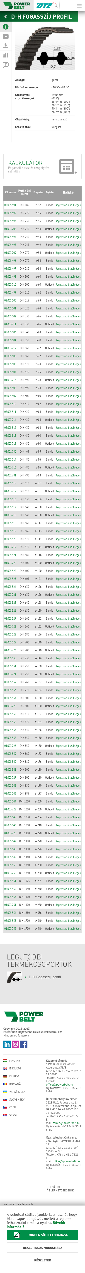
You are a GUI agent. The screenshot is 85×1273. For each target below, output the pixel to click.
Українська (17, 1092)
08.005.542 (10, 785)
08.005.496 (10, 261)
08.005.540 (10, 762)
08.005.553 (10, 897)
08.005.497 (10, 269)
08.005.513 (10, 435)
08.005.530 (10, 658)
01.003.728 (10, 809)
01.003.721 (10, 595)
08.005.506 (10, 364)
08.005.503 (10, 332)
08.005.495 (10, 245)
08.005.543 (10, 793)
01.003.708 (10, 229)
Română (15, 1084)
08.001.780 (10, 451)
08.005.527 (10, 618)
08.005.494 (10, 237)
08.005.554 (10, 913)
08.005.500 (10, 300)
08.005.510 (10, 404)
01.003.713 (10, 380)
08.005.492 (10, 213)
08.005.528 (10, 634)
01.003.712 (10, 348)
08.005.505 (10, 356)
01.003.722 (10, 626)
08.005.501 (10, 308)
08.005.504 (10, 340)
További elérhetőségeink (61, 1188)
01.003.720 (10, 563)
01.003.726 (10, 746)
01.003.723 (10, 650)
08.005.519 (10, 531)
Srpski (14, 1115)
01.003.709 (10, 253)
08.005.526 (10, 610)
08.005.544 (10, 801)
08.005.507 (10, 372)
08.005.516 (10, 499)
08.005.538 (10, 738)
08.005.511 (10, 412)
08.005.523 (10, 579)
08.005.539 (10, 754)
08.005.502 (10, 316)
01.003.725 (10, 706)
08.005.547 (10, 841)
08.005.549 (10, 857)
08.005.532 (10, 682)
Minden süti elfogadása (48, 1235)
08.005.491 (10, 205)
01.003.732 (10, 929)
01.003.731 (10, 905)
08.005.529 (10, 642)
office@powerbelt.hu (59, 1084)
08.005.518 (10, 523)
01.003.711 (10, 324)
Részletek (42, 1260)
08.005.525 (10, 602)
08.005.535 (10, 714)
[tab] (6, 27)
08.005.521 (10, 555)
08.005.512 (10, 428)
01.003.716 (10, 467)
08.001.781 (10, 475)
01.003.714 (10, 420)
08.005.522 (10, 571)
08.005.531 (10, 666)
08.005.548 (10, 849)
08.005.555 (10, 921)
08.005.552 (10, 889)
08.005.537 (10, 730)
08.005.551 (10, 881)
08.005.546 (10, 825)
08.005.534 (10, 698)
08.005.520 (10, 539)
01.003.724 (10, 674)
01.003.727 (10, 777)
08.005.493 (10, 221)
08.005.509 (10, 396)
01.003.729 (10, 833)
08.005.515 (10, 483)
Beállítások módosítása (42, 1248)
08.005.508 (10, 388)
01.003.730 (10, 873)
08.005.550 (10, 865)
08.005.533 (10, 690)
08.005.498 (10, 276)
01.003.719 (10, 547)
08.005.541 (10, 769)
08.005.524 (10, 587)
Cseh (12, 1107)
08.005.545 (10, 817)
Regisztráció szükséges (68, 205)
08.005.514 (10, 459)
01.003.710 (10, 284)
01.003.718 (10, 515)
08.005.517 (10, 507)
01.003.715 (10, 443)
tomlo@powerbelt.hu (66, 1123)
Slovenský (16, 1099)
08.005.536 (10, 722)
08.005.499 (10, 292)
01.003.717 (10, 491)
